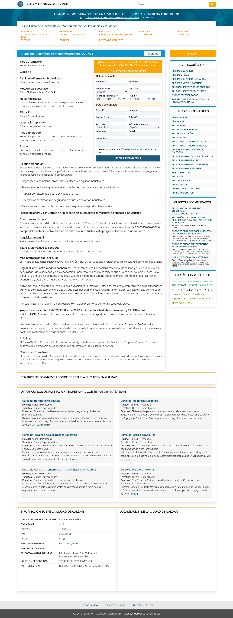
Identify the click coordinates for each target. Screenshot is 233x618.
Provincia (100, 124)
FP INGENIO (183, 31)
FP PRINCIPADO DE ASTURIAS (186, 188)
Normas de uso (89, 605)
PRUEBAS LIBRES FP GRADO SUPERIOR (191, 87)
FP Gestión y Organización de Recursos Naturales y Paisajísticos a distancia (192, 220)
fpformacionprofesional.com (105, 613)
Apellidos (133, 81)
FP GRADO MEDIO (180, 75)
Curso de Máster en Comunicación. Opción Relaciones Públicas (59, 469)
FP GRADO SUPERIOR (182, 71)
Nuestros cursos (115, 605)
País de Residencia (137, 124)
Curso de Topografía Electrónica (140, 400)
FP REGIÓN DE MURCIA (183, 193)
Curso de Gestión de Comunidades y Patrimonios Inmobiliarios (192, 232)
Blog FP (192, 53)
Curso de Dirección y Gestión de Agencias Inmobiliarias (190, 245)
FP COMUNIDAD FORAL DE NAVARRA (190, 164)
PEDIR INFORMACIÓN (128, 158)
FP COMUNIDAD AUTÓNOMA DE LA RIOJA (192, 156)
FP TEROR (65, 40)
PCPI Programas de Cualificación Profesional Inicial (190, 100)
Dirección (100, 110)
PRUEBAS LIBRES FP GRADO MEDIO (189, 91)
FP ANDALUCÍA (179, 117)
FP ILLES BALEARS (181, 180)
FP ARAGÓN (178, 121)
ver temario (43, 424)
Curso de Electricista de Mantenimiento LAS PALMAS (112, 17)
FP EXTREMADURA (181, 172)
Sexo (132, 96)
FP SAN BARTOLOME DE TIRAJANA (116, 34)
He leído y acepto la (127, 151)
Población (133, 117)
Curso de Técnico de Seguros (138, 434)
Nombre (100, 81)
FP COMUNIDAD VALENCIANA (186, 168)
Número (133, 110)
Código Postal (102, 117)
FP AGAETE (26, 31)
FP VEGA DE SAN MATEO (111, 40)
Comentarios (102, 138)
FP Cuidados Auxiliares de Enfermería (186, 209)
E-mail (132, 131)
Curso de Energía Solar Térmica (190, 257)
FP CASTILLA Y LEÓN (182, 133)
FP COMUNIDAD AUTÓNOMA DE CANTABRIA (188, 150)
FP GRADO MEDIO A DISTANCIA (187, 83)
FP (81, 17)
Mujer (153, 99)
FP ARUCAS (105, 31)
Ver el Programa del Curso (34, 363)
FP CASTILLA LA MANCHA (185, 129)
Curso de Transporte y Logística (41, 400)
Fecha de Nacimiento (106, 96)
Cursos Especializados (185, 95)
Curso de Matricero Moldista (137, 469)
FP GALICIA (177, 176)
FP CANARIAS (178, 125)
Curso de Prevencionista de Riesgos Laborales (49, 434)
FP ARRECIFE (66, 31)
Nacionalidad (102, 88)
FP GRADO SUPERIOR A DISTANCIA (189, 79)
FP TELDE (25, 40)
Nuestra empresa (143, 605)
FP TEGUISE (183, 34)
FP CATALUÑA (179, 137)
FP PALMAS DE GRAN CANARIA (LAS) (36, 35)
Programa (152, 53)
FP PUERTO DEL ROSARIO (72, 34)
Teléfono (100, 131)
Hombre (138, 99)
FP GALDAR (144, 31)
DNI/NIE (133, 88)
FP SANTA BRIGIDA (148, 34)
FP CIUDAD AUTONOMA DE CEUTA (189, 141)
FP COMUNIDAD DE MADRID (185, 160)
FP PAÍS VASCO (179, 184)
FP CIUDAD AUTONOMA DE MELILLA (190, 146)
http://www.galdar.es (69, 543)
